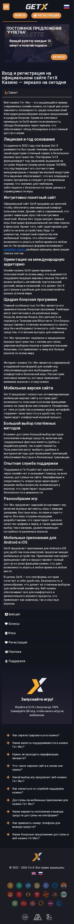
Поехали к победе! (37, 708)
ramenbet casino (14, 249)
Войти (20, 15)
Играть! (59, 57)
